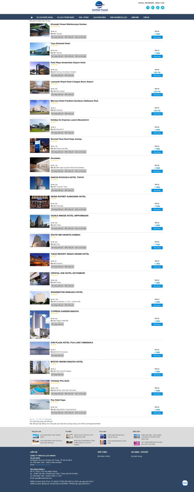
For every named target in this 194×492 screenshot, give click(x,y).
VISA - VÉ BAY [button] (84, 17)
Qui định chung (136, 456)
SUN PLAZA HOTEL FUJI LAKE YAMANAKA (72, 342)
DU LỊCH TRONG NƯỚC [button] (65, 17)
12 (40, 419)
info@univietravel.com (43, 464)
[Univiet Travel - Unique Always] (100, 6)
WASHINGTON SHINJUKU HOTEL (67, 292)
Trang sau (48, 419)
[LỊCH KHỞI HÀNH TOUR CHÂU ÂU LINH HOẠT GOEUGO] (35, 442)
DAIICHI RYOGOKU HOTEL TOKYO (67, 177)
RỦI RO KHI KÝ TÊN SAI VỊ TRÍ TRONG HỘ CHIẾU (83, 436)
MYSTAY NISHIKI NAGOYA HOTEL (67, 361)
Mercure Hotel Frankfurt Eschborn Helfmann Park (74, 100)
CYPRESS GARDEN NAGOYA (65, 311)
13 (43, 419)
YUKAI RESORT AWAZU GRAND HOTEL (70, 253)
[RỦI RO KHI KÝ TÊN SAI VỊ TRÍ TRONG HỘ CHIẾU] (69, 436)
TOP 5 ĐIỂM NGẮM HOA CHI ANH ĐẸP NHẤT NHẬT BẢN (151, 443)
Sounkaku (55, 158)
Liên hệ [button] (146, 17)
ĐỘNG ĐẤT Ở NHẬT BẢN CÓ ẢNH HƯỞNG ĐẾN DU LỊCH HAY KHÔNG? (84, 443)
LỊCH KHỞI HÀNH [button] (99, 17)
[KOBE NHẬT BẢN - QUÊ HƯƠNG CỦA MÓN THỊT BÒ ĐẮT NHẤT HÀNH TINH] (136, 436)
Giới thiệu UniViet (104, 456)
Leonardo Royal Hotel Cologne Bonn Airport (72, 81)
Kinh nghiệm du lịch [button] (118, 17)
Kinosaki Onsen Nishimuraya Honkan (69, 24)
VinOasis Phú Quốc (60, 380)
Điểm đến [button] (135, 17)
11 (37, 419)
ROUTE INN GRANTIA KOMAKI (65, 234)
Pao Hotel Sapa (58, 399)
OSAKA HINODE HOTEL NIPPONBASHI (69, 215)
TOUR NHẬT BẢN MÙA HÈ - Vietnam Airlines (116, 436)
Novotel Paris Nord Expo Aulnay (66, 139)
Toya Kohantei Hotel (60, 43)
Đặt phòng (157, 37)
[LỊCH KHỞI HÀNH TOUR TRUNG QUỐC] (35, 436)
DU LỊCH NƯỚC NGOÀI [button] (45, 17)
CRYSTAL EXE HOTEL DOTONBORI (68, 273)
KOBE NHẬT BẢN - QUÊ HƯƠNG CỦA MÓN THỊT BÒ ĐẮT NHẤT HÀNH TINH (151, 437)
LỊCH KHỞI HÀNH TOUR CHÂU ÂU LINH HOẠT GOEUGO (51, 442)
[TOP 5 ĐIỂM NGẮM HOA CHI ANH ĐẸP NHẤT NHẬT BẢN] (136, 443)
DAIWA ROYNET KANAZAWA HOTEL (68, 196)
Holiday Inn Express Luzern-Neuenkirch (70, 119)
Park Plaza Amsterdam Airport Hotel (68, 62)
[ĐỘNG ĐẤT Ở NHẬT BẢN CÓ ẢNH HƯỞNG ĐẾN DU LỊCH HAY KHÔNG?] (69, 442)
